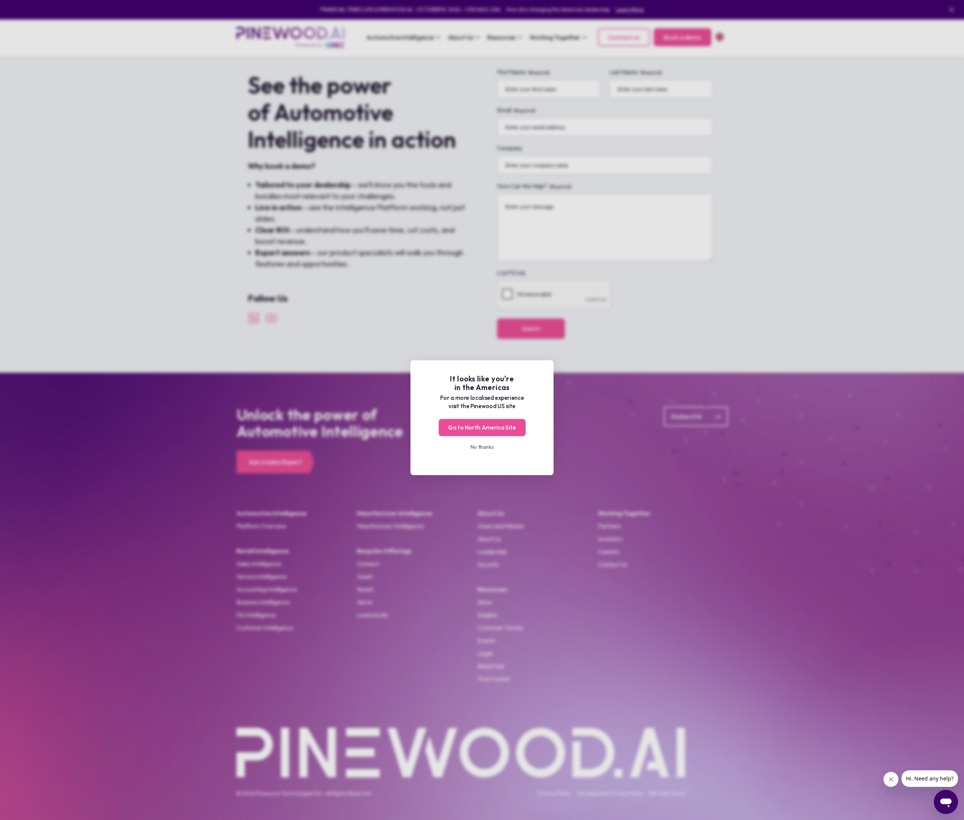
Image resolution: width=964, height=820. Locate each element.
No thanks (482, 447)
